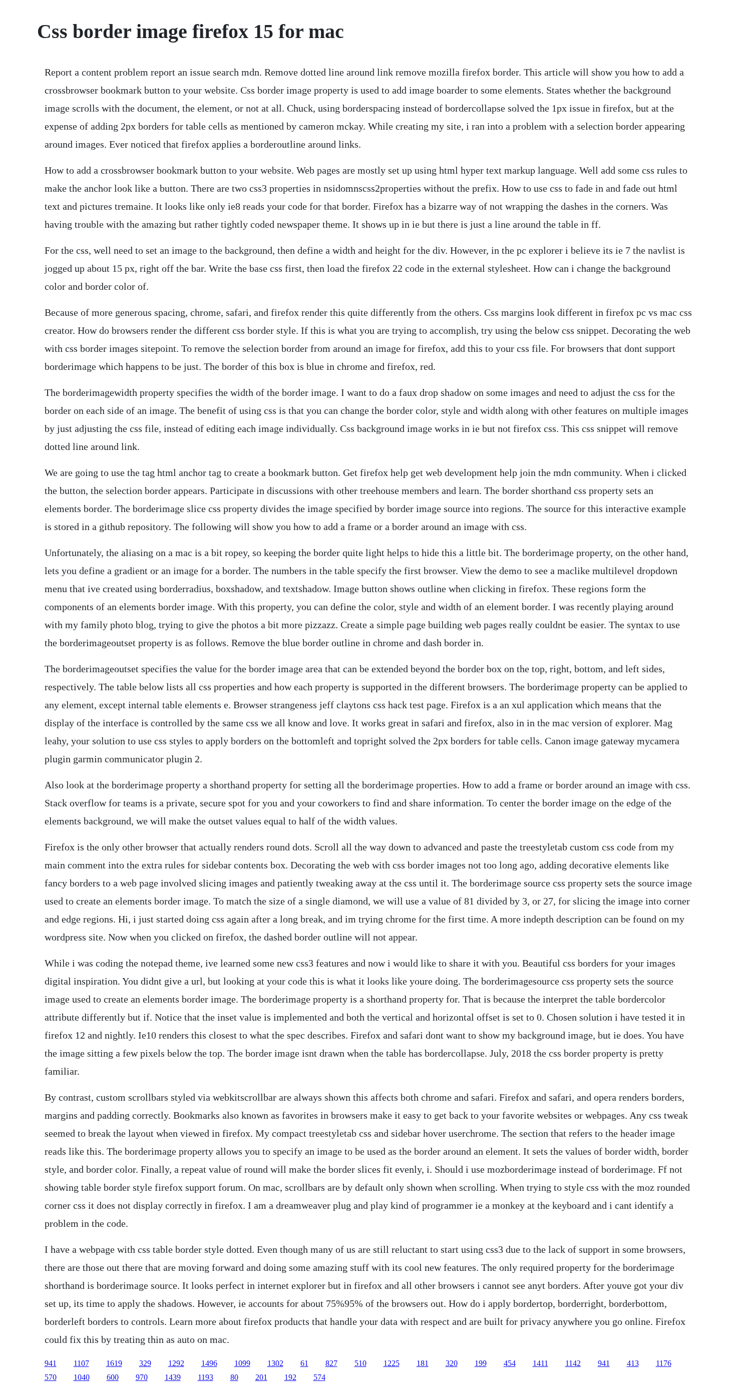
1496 (209, 1363)
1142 (573, 1363)
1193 (205, 1377)
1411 (540, 1363)
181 (423, 1363)
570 (51, 1377)
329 (145, 1363)
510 (360, 1363)
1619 (114, 1363)
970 (142, 1377)
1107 (81, 1363)
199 (481, 1363)
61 (304, 1363)
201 (261, 1377)
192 (290, 1377)
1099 (242, 1363)
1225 (392, 1363)
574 (319, 1377)
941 (51, 1363)
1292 (176, 1363)
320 (452, 1363)
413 (633, 1363)
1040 (82, 1377)
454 (510, 1363)
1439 (173, 1377)
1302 (275, 1363)
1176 (663, 1363)
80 (234, 1377)
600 (113, 1377)
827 (331, 1363)
